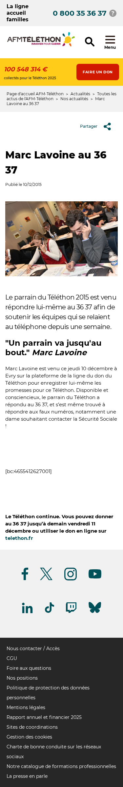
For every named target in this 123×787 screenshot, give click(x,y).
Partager (88, 126)
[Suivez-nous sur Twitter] (46, 579)
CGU (12, 658)
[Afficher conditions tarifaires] (112, 13)
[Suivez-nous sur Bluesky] (94, 613)
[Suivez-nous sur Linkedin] (27, 612)
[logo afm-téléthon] (41, 45)
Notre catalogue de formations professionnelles (61, 766)
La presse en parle (27, 776)
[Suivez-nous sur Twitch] (71, 612)
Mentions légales (26, 707)
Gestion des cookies (29, 737)
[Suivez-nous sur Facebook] (25, 579)
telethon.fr (19, 538)
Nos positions (22, 678)
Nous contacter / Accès (33, 648)
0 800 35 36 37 (80, 13)
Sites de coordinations (32, 727)
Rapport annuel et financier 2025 (44, 717)
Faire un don (98, 72)
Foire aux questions (29, 668)
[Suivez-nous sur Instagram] (70, 579)
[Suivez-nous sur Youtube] (95, 577)
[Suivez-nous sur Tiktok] (49, 612)
